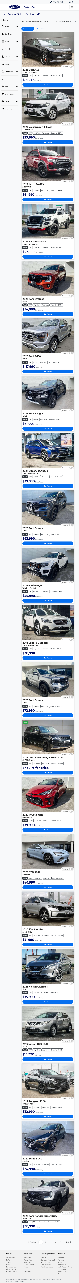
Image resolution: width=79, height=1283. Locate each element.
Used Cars (27, 1262)
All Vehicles (10, 1258)
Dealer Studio (19, 1281)
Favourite (65, 67)
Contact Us (62, 1265)
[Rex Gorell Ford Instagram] (73, 2)
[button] (71, 7)
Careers (61, 1260)
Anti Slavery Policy (65, 1267)
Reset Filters (27, 29)
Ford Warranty (46, 1265)
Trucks (8, 1262)
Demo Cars (28, 1260)
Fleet (25, 1269)
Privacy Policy (63, 1274)
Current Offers (29, 1265)
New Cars (27, 1258)
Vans (8, 1265)
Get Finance (48, 85)
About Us (61, 1258)
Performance (11, 1267)
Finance (26, 1267)
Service (43, 1258)
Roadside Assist (47, 1267)
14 (60, 1242)
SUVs (8, 1260)
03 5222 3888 (62, 2)
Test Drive (27, 1271)
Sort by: (58, 21)
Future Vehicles (12, 1271)
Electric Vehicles (12, 1269)
